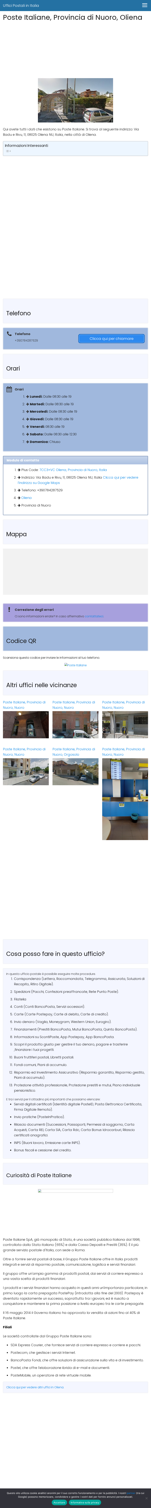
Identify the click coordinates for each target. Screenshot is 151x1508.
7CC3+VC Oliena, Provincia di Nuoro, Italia (73, 470)
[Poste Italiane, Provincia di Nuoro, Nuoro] (26, 724)
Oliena (26, 497)
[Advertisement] (75, 48)
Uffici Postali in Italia (21, 5)
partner (131, 1493)
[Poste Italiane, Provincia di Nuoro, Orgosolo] (75, 771)
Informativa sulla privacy (85, 1502)
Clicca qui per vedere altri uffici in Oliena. (35, 1387)
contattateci (94, 616)
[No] (146, 1498)
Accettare (59, 1502)
